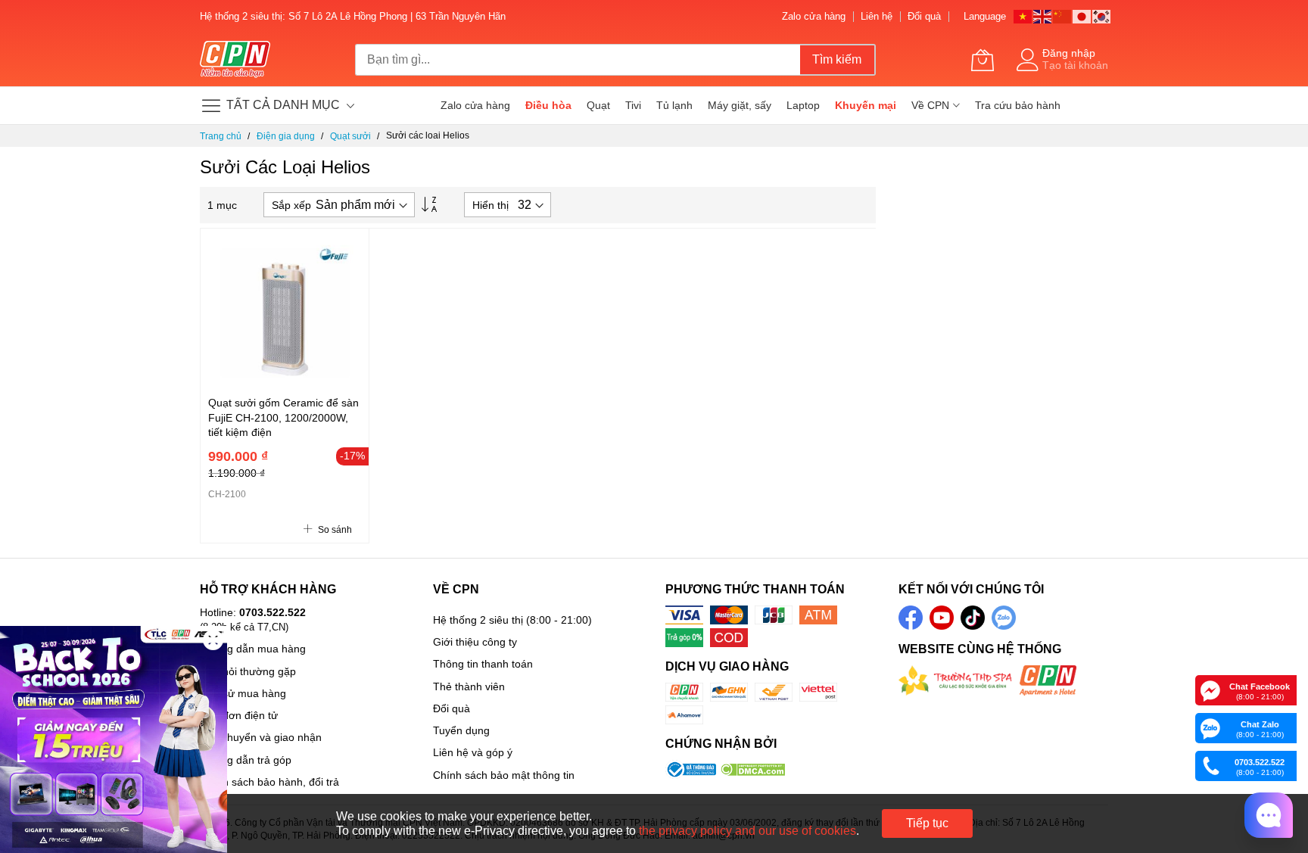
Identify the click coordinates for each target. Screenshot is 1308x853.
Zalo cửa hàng (814, 16)
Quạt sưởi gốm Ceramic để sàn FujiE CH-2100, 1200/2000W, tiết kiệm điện (283, 417)
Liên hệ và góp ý (472, 752)
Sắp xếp (291, 205)
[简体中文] (1063, 15)
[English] (1043, 15)
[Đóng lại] (213, 640)
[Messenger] (1210, 689)
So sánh (334, 530)
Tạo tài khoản (1075, 65)
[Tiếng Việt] (1023, 15)
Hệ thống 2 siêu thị (478, 620)
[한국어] (1102, 15)
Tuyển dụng (461, 730)
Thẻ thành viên (469, 686)
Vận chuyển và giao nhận (261, 737)
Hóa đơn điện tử (239, 715)
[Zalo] (1210, 727)
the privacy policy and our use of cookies (747, 830)
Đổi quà (924, 16)
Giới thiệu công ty (475, 642)
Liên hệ (876, 16)
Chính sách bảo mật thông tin (504, 775)
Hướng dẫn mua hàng (253, 649)
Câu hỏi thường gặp (248, 671)
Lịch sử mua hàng (243, 693)
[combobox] (577, 60)
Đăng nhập (1068, 53)
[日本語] (1082, 15)
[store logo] (235, 60)
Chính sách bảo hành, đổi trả (269, 782)
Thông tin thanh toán (483, 664)
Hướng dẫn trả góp (245, 760)
